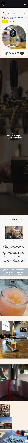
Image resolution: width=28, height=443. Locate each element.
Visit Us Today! (13, 21)
